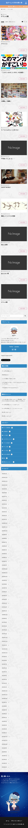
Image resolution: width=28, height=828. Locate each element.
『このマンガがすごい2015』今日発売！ (12, 72)
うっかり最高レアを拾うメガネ (8, 378)
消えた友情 (4, 244)
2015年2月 (5, 683)
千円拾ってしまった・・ (8, 158)
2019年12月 (5, 569)
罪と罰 (3, 412)
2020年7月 (5, 542)
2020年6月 (5, 546)
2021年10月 (5, 485)
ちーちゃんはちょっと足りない (10, 130)
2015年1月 (5, 687)
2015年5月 (5, 671)
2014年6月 (5, 713)
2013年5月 (5, 763)
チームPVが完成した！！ (7, 371)
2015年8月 (5, 660)
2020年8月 (5, 538)
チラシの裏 (10, 9)
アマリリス (4, 44)
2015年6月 (5, 668)
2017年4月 (5, 622)
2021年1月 (5, 519)
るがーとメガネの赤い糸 (14, 2)
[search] (25, 315)
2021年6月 (5, 500)
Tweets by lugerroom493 (6, 355)
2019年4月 (5, 599)
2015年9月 (5, 656)
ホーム (7, 820)
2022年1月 (5, 473)
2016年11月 (5, 641)
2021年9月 (5, 489)
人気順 (6, 21)
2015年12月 (5, 649)
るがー (15, 404)
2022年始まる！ (5, 374)
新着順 (2, 21)
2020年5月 (5, 549)
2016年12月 (5, 637)
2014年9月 (5, 702)
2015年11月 (5, 652)
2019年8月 (5, 584)
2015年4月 (5, 675)
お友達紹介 (6, 431)
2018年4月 (5, 618)
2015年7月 (5, 664)
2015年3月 (5, 679)
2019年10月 (5, 576)
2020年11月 (5, 527)
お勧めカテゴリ (11, 21)
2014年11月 (5, 694)
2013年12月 (6, 736)
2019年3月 (5, 603)
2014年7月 (5, 710)
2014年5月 (5, 717)
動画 (5, 458)
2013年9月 (5, 748)
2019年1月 (5, 610)
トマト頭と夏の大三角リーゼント (9, 399)
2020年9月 (5, 534)
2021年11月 (5, 481)
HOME (3, 9)
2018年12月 (5, 614)
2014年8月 (5, 706)
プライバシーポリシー (16, 820)
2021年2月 (5, 515)
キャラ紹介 (6, 435)
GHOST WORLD (5, 187)
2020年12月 (6, 523)
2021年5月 (5, 504)
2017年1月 (5, 633)
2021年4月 (5, 508)
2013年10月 (6, 744)
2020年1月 (5, 565)
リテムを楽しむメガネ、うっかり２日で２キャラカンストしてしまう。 (14, 383)
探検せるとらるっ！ (8, 462)
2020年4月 (5, 553)
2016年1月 (5, 645)
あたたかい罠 (5, 273)
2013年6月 (5, 759)
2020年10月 (5, 530)
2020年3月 (5, 557)
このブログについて (8, 439)
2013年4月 (5, 767)
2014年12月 (6, 690)
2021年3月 (5, 511)
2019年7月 (5, 588)
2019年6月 (5, 591)
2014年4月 (5, 721)
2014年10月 (5, 698)
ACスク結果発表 (7, 427)
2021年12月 (5, 477)
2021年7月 (5, 496)
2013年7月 (5, 755)
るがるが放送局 (7, 454)
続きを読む (22, 50)
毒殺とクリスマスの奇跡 (8, 216)
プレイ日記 (6, 450)
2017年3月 (5, 626)
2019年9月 (5, 580)
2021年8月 (5, 492)
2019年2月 (5, 607)
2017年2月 (5, 630)
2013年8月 (5, 751)
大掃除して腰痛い (6, 101)
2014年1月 (5, 732)
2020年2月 (5, 561)
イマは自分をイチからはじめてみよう (10, 387)
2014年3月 (5, 725)
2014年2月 (5, 729)
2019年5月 (5, 595)
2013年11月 (5, 740)
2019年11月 (5, 572)
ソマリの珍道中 (7, 442)
